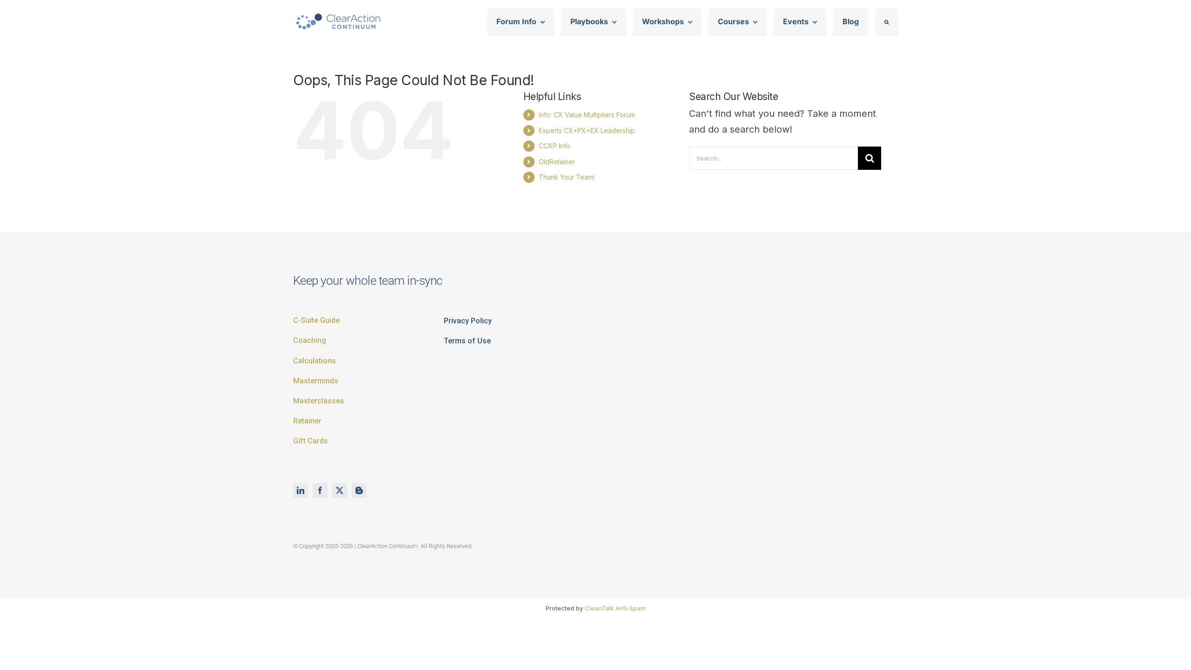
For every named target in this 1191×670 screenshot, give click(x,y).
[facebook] (320, 490)
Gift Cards (310, 440)
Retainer (307, 420)
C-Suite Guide (316, 320)
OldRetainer (557, 162)
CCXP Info (554, 146)
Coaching (309, 340)
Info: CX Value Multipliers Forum (587, 115)
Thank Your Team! (567, 177)
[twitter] (339, 490)
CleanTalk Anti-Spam (615, 608)
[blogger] (359, 490)
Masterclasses (318, 400)
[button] (886, 22)
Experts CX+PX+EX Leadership (587, 130)
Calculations (314, 360)
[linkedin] (300, 490)
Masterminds (315, 380)
